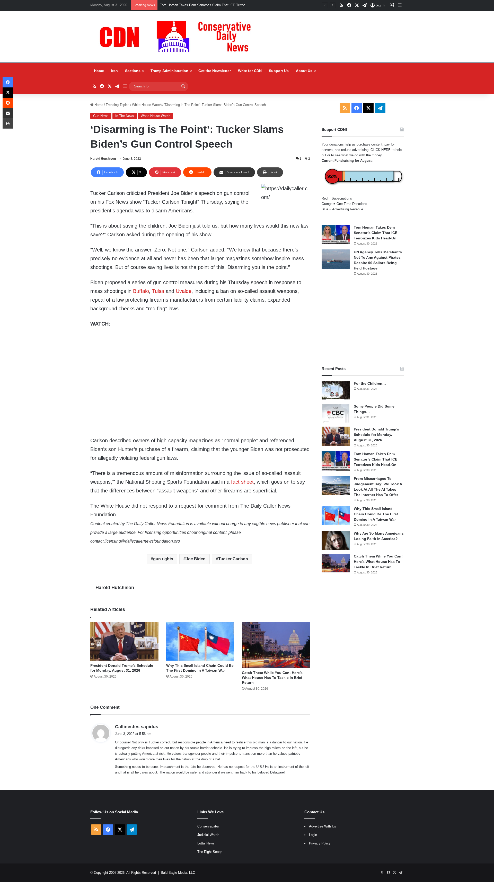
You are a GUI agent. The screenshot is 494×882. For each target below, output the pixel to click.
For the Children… (370, 383)
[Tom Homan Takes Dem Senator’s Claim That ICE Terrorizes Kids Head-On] (336, 234)
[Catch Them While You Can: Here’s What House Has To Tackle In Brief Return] (276, 645)
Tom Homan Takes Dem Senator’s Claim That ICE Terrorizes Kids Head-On (216, 5)
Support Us (279, 71)
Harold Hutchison (103, 158)
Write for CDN (250, 71)
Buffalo (141, 291)
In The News (124, 116)
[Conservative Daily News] (177, 36)
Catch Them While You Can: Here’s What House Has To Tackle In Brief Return (272, 678)
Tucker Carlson (233, 559)
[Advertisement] (363, 321)
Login (313, 835)
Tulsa (158, 291)
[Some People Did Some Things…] (336, 413)
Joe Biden (196, 559)
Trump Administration (169, 71)
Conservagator (208, 826)
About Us (304, 71)
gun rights (163, 559)
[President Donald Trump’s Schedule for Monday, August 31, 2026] (124, 641)
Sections (132, 71)
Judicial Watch (208, 835)
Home (99, 71)
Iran (114, 71)
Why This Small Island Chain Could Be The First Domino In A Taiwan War (376, 514)
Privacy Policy (320, 843)
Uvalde (183, 291)
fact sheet (242, 482)
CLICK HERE (380, 150)
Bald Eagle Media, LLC (178, 873)
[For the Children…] (336, 390)
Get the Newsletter (214, 71)
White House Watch (147, 105)
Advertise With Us (322, 826)
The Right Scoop (209, 852)
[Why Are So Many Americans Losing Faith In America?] (336, 540)
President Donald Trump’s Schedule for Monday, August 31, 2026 (376, 434)
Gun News (101, 116)
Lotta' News (206, 843)
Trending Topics (117, 105)
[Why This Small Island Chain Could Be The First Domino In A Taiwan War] (200, 641)
